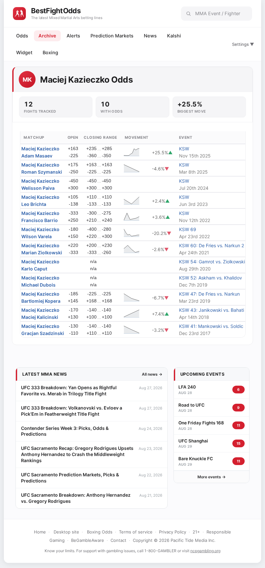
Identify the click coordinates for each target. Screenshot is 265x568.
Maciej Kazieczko (40, 148)
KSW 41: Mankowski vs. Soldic (211, 326)
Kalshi (174, 36)
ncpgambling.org (205, 550)
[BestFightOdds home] (19, 13)
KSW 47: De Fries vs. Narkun (209, 294)
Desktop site (66, 531)
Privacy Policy (172, 531)
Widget (24, 53)
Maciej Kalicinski (39, 317)
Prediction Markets (111, 36)
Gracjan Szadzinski (42, 333)
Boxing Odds (99, 531)
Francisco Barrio (39, 220)
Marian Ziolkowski (41, 252)
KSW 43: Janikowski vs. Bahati (211, 310)
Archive (47, 36)
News (150, 36)
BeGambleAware (87, 540)
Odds (22, 36)
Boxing (50, 53)
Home (40, 531)
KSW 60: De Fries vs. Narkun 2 (211, 245)
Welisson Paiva (38, 188)
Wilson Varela (36, 236)
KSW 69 (187, 229)
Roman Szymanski (41, 172)
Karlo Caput (34, 268)
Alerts (73, 36)
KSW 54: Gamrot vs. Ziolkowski (212, 261)
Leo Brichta (33, 204)
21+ (196, 531)
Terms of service (136, 531)
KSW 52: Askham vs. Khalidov (210, 277)
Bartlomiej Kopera (40, 301)
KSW (184, 148)
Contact (118, 540)
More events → (211, 476)
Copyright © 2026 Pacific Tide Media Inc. (174, 540)
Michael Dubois (38, 285)
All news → (152, 374)
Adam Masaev (36, 155)
